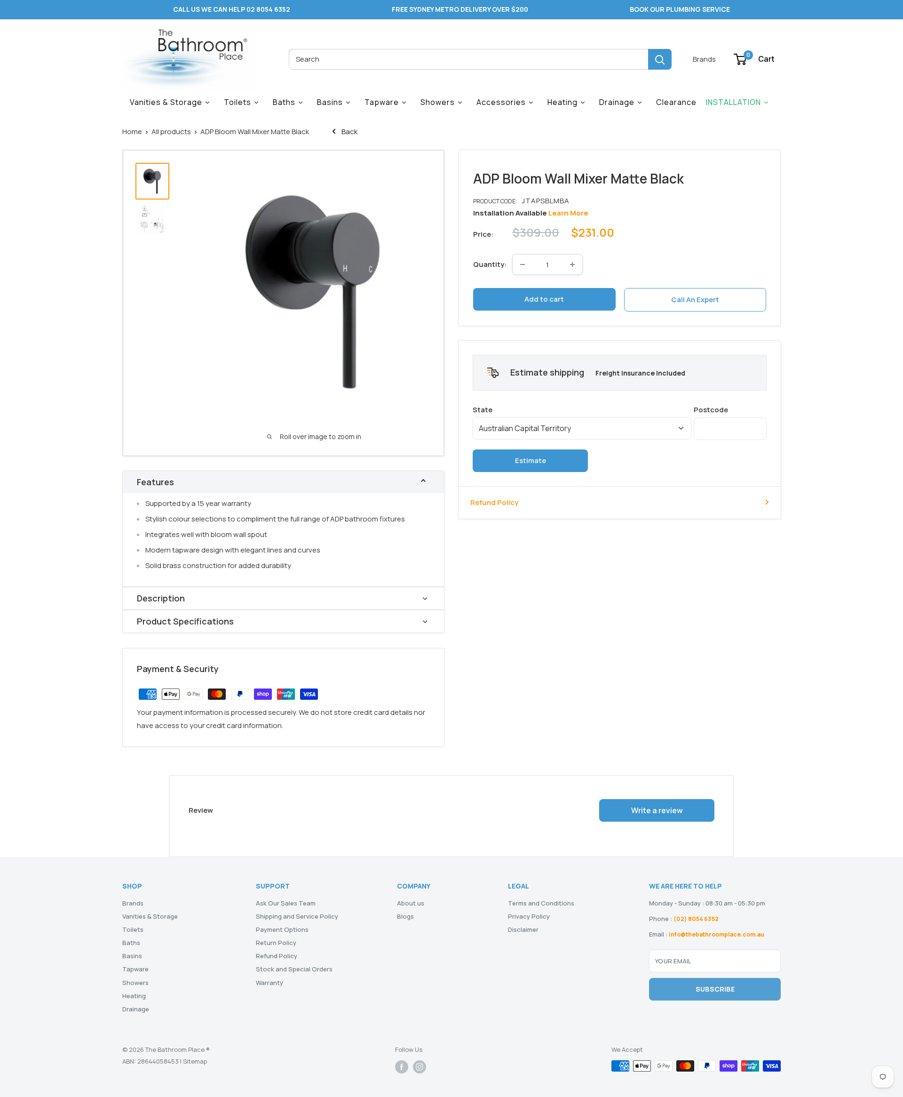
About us (410, 903)
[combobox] (468, 59)
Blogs (405, 916)
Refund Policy (494, 502)
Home (132, 131)
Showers (135, 982)
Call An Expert (695, 299)
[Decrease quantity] (522, 264)
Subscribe (715, 989)
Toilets (132, 929)
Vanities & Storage (150, 916)
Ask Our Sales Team (286, 903)
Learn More (568, 213)
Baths (131, 942)
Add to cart (544, 299)
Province (582, 409)
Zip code (730, 409)
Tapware (135, 969)
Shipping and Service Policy (297, 916)
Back (348, 131)
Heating (134, 996)
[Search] (660, 59)
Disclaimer (523, 929)
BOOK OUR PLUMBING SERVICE (680, 9)
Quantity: (490, 264)
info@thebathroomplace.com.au (716, 934)
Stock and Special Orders (294, 969)
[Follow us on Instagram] (419, 1066)
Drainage (135, 1009)
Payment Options (282, 929)
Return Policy (276, 942)
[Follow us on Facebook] (401, 1066)
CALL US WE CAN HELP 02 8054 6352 (231, 9)
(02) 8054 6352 (696, 919)
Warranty (269, 982)
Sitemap (195, 1061)
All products (171, 131)
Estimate (530, 460)
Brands (704, 59)
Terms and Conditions (541, 903)
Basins (132, 956)
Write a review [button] (657, 810)
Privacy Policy (529, 916)
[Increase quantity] (572, 264)
